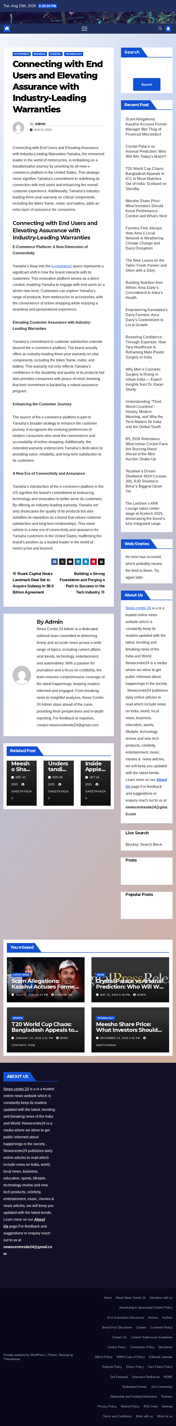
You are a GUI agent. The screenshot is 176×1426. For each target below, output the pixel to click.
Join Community (162, 1386)
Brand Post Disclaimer (117, 1327)
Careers (141, 1327)
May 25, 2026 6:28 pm (115, 994)
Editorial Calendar (161, 1357)
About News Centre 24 (131, 1297)
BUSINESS (40, 54)
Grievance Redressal (146, 1377)
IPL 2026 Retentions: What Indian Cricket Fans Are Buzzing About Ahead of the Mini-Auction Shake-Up (147, 449)
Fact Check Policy (160, 1367)
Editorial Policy (112, 1367)
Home (108, 1297)
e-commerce (62, 266)
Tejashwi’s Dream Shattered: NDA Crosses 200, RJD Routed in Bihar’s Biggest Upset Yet (146, 481)
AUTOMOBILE (21, 54)
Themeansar (11, 1359)
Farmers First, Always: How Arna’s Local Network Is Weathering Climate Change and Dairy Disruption (144, 238)
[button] (160, 28)
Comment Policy (162, 1327)
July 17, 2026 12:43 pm (32, 994)
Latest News (21, 974)
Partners (167, 1396)
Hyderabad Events (134, 1386)
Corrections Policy (142, 1347)
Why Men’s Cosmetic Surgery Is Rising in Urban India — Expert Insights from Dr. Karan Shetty (145, 379)
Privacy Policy (107, 1406)
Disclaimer (166, 1347)
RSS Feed (150, 1406)
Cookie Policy (117, 1347)
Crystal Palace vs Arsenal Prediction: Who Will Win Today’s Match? (146, 151)
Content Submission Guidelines (152, 1337)
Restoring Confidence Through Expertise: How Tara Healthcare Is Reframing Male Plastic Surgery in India (146, 347)
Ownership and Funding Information (133, 1396)
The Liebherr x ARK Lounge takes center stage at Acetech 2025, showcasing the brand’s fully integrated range (145, 514)
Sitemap (167, 1406)
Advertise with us (161, 1297)
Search (132, 52)
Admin (40, 124)
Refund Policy (130, 1406)
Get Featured (119, 1377)
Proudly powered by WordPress (24, 1355)
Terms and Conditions (117, 1416)
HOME (168, 1377)
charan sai (63, 994)
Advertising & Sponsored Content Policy (146, 1307)
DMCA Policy (104, 1357)
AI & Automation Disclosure (125, 1317)
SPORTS (17, 1018)
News (100, 974)
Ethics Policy (135, 1367)
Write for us (165, 1416)
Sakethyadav (21, 795)
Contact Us (119, 1337)
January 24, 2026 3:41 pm (35, 1038)
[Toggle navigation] (84, 28)
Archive (153, 1317)
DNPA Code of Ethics (131, 1357)
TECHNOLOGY (74, 54)
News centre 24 (138, 608)
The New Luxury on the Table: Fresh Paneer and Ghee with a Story (146, 265)
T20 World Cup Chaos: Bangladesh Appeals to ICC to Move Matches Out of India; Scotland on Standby (146, 179)
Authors (167, 1317)
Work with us (144, 1416)
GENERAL (55, 54)
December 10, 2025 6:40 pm (120, 1038)
